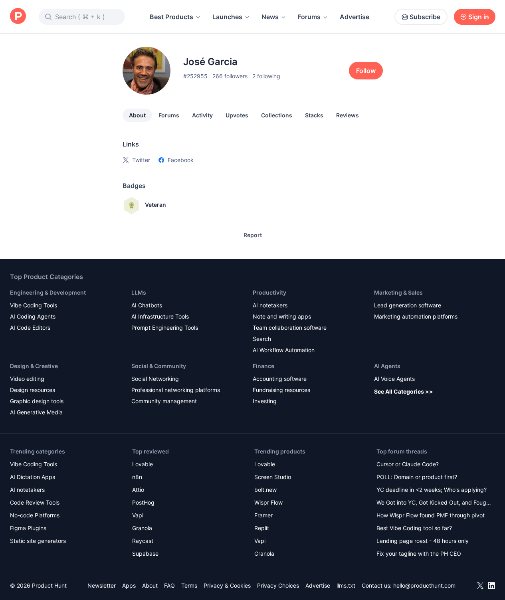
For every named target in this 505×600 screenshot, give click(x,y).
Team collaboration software (290, 327)
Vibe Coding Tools (33, 305)
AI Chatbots (146, 305)
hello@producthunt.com (424, 585)
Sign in (478, 17)
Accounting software (280, 378)
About (137, 115)
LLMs (138, 292)
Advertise (354, 17)
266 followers (230, 76)
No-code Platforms (34, 515)
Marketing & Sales (398, 292)
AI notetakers (270, 305)
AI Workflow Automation (284, 350)
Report (253, 235)
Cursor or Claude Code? (407, 464)
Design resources (32, 389)
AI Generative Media (36, 412)
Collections (276, 115)
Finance (263, 365)
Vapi (137, 515)
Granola (142, 528)
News (270, 17)
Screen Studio (272, 476)
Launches (227, 17)
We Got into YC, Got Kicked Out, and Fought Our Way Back (433, 503)
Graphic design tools (36, 401)
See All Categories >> (403, 391)
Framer (263, 515)
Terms (189, 585)
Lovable (142, 464)
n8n (137, 476)
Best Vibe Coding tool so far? (414, 528)
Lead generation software (407, 305)
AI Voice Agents (394, 378)
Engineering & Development (48, 292)
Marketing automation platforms (415, 316)
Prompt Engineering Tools (164, 327)
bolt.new (265, 489)
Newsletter (101, 585)
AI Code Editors (30, 327)
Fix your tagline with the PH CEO (418, 553)
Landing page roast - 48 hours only (422, 540)
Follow (366, 71)
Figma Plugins (28, 528)
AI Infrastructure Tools (160, 316)
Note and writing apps (282, 316)
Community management (164, 401)
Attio (138, 489)
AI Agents (387, 365)
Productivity (269, 292)
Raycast (142, 540)
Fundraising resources (281, 389)
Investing (265, 401)
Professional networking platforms (175, 389)
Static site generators (38, 540)
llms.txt (346, 585)
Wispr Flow (268, 502)
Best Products (171, 17)
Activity (202, 115)
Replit (261, 528)
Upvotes (237, 115)
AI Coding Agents (32, 316)
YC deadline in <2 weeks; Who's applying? (431, 489)
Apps (129, 585)
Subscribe (425, 17)
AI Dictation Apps (32, 476)
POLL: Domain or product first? (416, 476)
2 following (266, 76)
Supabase (145, 553)
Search (262, 338)
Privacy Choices (278, 585)
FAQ (169, 585)
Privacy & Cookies (227, 585)
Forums (309, 17)
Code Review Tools (34, 502)
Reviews (347, 115)
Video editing (27, 378)
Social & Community (158, 365)
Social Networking (155, 378)
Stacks (314, 115)
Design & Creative (34, 365)
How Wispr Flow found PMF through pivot (430, 515)
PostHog (143, 502)
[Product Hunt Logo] (18, 16)
